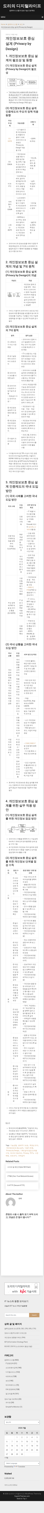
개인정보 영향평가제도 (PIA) (14, 1337)
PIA (28, 590)
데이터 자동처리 (16, 1153)
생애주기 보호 (23, 1145)
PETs (32, 1153)
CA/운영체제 (10, 1389)
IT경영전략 (10, 1363)
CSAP (27, 743)
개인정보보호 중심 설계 (14, 1148)
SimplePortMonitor (13, 1407)
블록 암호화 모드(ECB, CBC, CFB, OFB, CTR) (20, 1329)
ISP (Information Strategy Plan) (16, 1342)
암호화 (31, 527)
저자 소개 (7, 1485)
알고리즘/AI (10, 1394)
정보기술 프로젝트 (11, 1399)
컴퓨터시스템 (12, 24)
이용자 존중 (29, 1148)
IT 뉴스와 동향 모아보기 (16, 1301)
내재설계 (21, 1156)
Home (3, 24)
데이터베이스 (10, 1385)
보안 (21, 24)
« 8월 (6, 1458)
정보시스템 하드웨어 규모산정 (15, 1333)
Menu (3, 17)
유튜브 (14, 1485)
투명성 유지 (34, 1145)
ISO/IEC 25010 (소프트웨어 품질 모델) (18, 1346)
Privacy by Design (12, 1150)
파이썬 (8, 1402)
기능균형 (13, 1145)
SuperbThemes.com (22, 1496)
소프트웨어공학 (11, 1368)
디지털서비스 (10, 1372)
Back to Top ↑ (22, 1499)
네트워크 (9, 1376)
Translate (21, 1467)
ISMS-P (30, 587)
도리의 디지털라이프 (22, 6)
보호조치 (13, 1156)
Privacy (26, 1153)
